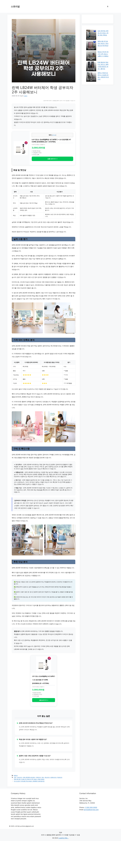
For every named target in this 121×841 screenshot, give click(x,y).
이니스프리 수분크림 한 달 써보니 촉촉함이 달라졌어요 (29, 781)
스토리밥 (15, 6)
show (54, 135)
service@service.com (91, 810)
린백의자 (38, 777)
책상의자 (47, 777)
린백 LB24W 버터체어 (29, 777)
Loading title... (63, 838)
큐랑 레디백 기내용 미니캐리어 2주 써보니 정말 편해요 (29, 779)
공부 (15, 777)
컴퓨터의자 (53, 777)
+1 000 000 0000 (90, 807)
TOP (60, 832)
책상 (43, 777)
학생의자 (59, 777)
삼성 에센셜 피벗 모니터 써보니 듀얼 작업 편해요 (103, 33)
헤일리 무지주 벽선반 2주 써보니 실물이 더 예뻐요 (103, 54)
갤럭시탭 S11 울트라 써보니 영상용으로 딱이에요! (103, 43)
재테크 (16, 775)
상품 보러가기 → (52, 159)
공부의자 (19, 777)
